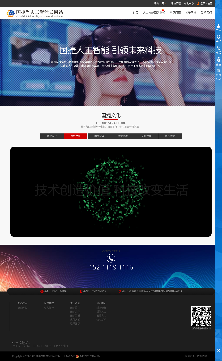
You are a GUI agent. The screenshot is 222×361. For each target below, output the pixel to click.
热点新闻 (101, 319)
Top (218, 344)
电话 (218, 52)
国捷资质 (123, 136)
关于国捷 (190, 12)
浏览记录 (218, 77)
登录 (202, 3)
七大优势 (49, 307)
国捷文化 (75, 136)
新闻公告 (160, 3)
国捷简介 (52, 136)
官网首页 (190, 356)
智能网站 (23, 307)
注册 (209, 3)
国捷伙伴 (99, 136)
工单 (218, 40)
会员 (218, 30)
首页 (135, 12)
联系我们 (206, 12)
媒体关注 (101, 311)
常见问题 (175, 12)
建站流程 (176, 3)
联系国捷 (170, 136)
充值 (218, 64)
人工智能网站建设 (154, 12)
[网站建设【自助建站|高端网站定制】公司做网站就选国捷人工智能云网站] (37, 13)
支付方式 (146, 136)
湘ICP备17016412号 (89, 356)
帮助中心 (189, 3)
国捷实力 (101, 315)
